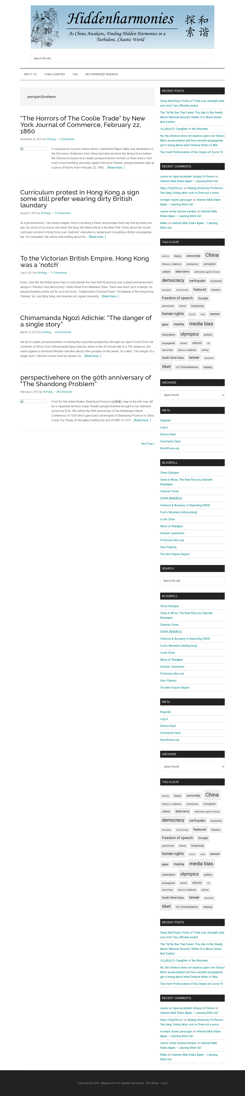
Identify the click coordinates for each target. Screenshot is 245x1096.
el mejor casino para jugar (176, 199)
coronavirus (192, 264)
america (165, 256)
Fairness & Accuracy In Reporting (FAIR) (185, 505)
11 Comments (59, 272)
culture (166, 271)
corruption (209, 264)
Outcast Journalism (172, 533)
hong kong (197, 305)
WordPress (152, 1083)
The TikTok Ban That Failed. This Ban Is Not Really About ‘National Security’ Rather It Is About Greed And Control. (191, 117)
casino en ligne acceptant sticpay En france (187, 176)
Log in (164, 427)
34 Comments (64, 391)
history (182, 306)
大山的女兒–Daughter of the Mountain (184, 129)
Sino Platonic (168, 547)
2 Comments (67, 139)
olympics (189, 334)
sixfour (205, 350)
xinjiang (207, 367)
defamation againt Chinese (207, 272)
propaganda (168, 343)
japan (165, 324)
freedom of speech (177, 298)
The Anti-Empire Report (174, 554)
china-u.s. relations (171, 264)
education (166, 290)
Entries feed (168, 434)
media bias (201, 324)
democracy (173, 280)
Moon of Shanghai (171, 526)
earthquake (197, 281)
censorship (193, 256)
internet (215, 314)
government (168, 306)
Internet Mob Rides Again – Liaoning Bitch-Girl (189, 181)
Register (165, 420)
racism (183, 343)
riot (208, 343)
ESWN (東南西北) (171, 498)
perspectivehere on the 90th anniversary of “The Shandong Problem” (85, 381)
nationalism (168, 334)
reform (197, 343)
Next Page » (148, 443)
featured (199, 289)
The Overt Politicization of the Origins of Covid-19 (191, 152)
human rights (173, 313)
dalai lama (182, 271)
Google (203, 298)
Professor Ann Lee (172, 540)
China (212, 255)
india (203, 314)
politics (208, 334)
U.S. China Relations (187, 367)
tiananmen (209, 358)
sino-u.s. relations (187, 350)
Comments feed (170, 441)
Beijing (177, 256)
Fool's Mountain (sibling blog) (178, 512)
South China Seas (173, 357)
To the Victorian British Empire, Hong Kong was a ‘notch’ (84, 261)
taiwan (194, 357)
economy (216, 281)
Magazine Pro (108, 1083)
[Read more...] (116, 167)
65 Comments (63, 332)
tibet (166, 366)
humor (192, 314)
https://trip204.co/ (171, 188)
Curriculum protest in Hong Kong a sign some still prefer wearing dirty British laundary (79, 198)
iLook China (167, 519)
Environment (182, 290)
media (179, 324)
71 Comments (62, 213)
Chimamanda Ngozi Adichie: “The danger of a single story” (86, 321)
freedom (215, 289)
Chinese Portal (169, 491)
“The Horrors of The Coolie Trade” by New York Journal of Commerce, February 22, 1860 (82, 124)
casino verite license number (178, 211)
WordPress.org (169, 448)
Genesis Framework (132, 1083)
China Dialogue (169, 472)
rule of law (167, 350)
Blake (163, 223)
